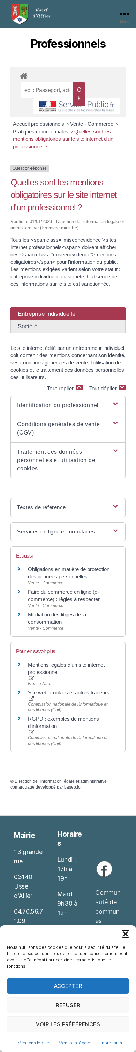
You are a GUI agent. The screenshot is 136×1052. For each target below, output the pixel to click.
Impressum (110, 1042)
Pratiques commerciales (41, 132)
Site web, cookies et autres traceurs (68, 693)
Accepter (68, 986)
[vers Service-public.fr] (76, 106)
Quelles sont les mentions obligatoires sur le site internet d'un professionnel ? (63, 139)
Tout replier (61, 388)
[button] (125, 933)
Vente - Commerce (92, 124)
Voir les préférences (68, 1024)
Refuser (68, 1005)
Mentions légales (34, 1042)
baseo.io (72, 787)
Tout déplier (104, 388)
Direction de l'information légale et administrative (61, 781)
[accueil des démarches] (68, 74)
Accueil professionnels (39, 124)
